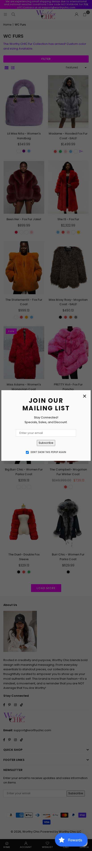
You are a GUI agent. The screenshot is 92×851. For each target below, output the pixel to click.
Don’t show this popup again (48, 452)
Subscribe (46, 443)
